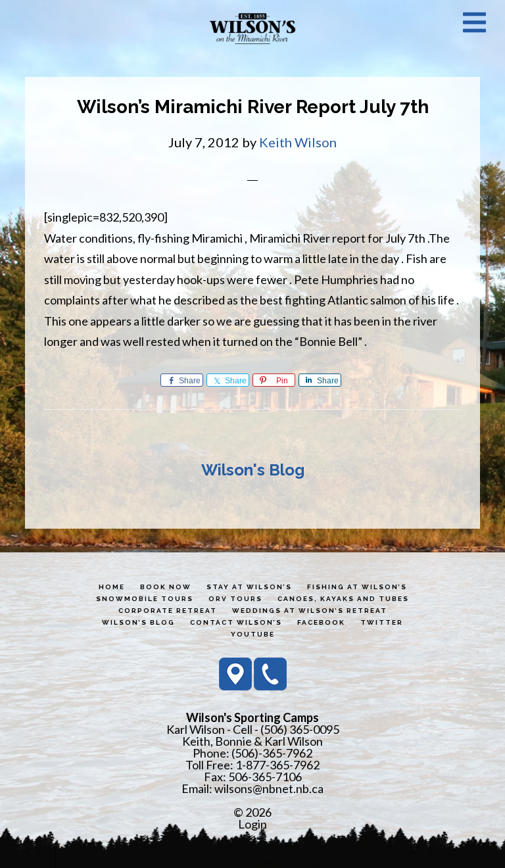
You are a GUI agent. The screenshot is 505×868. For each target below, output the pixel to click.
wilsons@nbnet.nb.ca (269, 788)
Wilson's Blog (252, 469)
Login (252, 824)
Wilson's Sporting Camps (252, 28)
